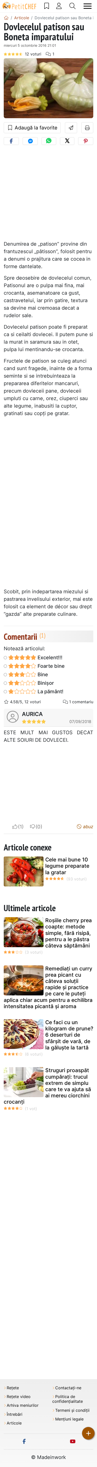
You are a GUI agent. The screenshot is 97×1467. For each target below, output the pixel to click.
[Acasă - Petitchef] (6, 17)
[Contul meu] (59, 6)
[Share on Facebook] (11, 141)
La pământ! (49, 692)
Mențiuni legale (69, 1419)
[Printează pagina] (87, 127)
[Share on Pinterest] (85, 141)
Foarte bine (50, 666)
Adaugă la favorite (35, 128)
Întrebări (14, 1414)
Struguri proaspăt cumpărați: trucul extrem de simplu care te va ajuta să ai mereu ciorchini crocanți (47, 1086)
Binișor (45, 683)
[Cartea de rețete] (46, 6)
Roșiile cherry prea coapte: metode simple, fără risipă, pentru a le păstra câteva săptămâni (68, 933)
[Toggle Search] (72, 6)
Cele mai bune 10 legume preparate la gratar (67, 865)
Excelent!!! (49, 658)
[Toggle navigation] (88, 6)
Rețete (13, 1388)
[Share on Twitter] (67, 141)
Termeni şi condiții (72, 1410)
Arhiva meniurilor (23, 1405)
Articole (14, 1423)
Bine (42, 675)
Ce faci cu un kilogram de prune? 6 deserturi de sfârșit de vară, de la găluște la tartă (69, 1035)
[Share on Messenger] (30, 141)
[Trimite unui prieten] (71, 127)
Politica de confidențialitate (67, 1399)
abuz (87, 826)
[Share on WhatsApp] (49, 141)
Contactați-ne (68, 1388)
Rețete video (19, 1396)
